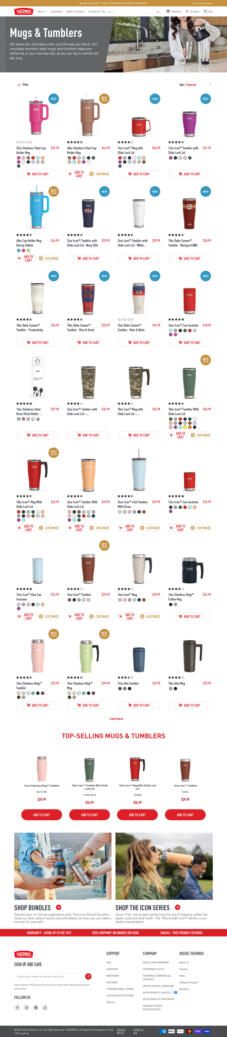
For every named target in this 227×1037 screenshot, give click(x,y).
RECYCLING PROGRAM (156, 962)
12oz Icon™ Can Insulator (183, 502)
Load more (116, 718)
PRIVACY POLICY (121, 1031)
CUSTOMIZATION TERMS (120, 995)
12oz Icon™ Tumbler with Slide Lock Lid (183, 150)
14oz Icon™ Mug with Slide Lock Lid (130, 150)
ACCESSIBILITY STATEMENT (158, 999)
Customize (56, 11)
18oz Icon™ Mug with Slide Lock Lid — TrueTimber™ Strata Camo (130, 411)
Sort (182, 84)
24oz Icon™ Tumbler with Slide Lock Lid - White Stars (133, 242)
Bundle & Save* (90, 3)
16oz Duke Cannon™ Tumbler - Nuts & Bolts (131, 327)
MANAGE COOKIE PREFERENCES (152, 1007)
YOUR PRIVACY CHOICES (156, 992)
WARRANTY (113, 975)
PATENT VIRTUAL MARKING (158, 985)
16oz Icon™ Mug (127, 594)
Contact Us (94, 11)
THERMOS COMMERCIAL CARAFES (157, 977)
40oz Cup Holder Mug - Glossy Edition (29, 242)
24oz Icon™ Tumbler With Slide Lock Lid (82, 504)
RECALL (111, 1002)
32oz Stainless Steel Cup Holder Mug (31, 150)
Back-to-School (75, 11)
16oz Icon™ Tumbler (79, 594)
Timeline (183, 969)
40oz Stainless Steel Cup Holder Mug (81, 150)
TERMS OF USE (138, 1031)
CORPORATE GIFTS (153, 969)
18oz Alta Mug (176, 683)
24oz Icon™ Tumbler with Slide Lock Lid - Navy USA (82, 242)
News (182, 975)
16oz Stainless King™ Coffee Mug (181, 596)
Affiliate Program (188, 982)
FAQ (108, 962)
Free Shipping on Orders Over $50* (125, 3)
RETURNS (112, 982)
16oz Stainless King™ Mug (80, 685)
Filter (26, 84)
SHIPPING (112, 969)
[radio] (18, 158)
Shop (40, 11)
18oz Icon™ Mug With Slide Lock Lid (29, 504)
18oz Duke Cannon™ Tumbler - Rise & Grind (80, 327)
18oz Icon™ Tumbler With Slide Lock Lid (183, 411)
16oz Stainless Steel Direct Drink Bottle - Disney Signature (28, 411)
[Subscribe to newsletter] (88, 976)
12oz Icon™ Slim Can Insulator (28, 596)
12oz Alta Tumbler (128, 683)
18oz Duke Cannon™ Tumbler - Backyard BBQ (182, 242)
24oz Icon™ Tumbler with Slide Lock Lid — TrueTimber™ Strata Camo (82, 411)
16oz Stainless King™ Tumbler (29, 685)
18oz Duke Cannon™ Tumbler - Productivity (29, 327)
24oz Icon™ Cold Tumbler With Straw (133, 504)
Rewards (184, 988)
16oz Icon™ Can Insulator (183, 325)
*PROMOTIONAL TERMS (120, 988)
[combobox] (131, 11)
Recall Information (203, 3)
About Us (184, 962)
